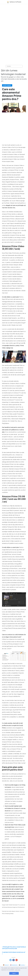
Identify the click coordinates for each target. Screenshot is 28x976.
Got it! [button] (14, 973)
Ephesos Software (15, 2)
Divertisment (7, 85)
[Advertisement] (14, 20)
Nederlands (14, 965)
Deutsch (7, 965)
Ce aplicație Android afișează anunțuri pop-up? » (13, 953)
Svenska (22, 965)
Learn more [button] (17, 969)
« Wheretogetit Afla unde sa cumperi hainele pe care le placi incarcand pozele (14, 947)
